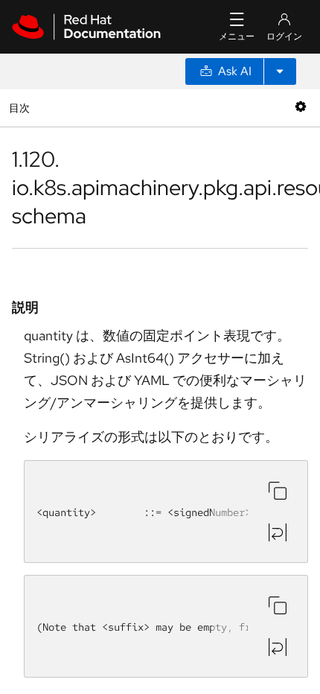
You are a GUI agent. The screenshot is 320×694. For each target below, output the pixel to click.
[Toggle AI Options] (279, 71)
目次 (21, 108)
